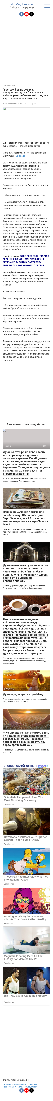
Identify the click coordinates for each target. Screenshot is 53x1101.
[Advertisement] (26, 48)
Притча (34, 104)
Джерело (20, 156)
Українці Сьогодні (22, 4)
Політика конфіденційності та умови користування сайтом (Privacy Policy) (20, 1085)
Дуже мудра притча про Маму (23, 694)
